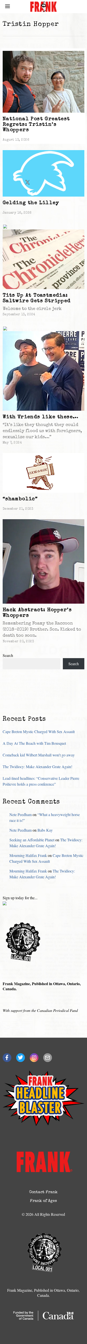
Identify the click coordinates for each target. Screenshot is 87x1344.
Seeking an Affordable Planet (31, 839)
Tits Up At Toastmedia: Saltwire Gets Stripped (37, 298)
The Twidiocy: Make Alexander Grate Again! (37, 766)
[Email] (47, 1057)
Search (8, 655)
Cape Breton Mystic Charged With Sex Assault (39, 731)
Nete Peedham (20, 814)
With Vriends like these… (41, 417)
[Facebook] (7, 1057)
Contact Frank (43, 1192)
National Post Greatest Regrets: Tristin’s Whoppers (36, 125)
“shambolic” (20, 499)
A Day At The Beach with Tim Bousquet (34, 743)
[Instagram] (34, 1057)
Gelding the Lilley (31, 203)
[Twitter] (20, 1057)
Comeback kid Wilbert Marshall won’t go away (39, 754)
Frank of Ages (43, 1201)
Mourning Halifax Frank (28, 855)
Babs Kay (45, 830)
